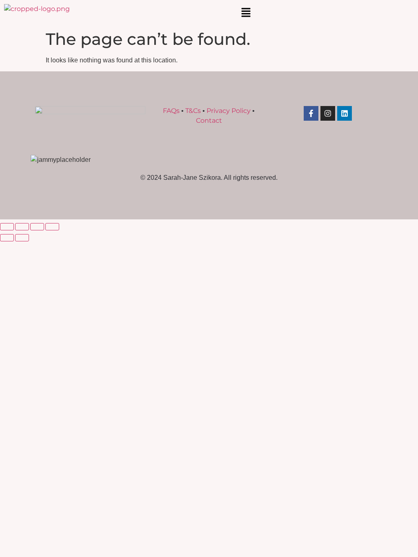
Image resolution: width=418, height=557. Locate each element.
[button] (246, 13)
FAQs (171, 111)
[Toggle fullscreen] (22, 226)
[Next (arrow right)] (22, 237)
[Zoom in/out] (7, 226)
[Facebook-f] (311, 113)
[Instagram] (327, 113)
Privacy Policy (229, 111)
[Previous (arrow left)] (7, 237)
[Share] (37, 226)
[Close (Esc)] (52, 226)
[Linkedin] (344, 113)
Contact (209, 120)
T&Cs (193, 111)
